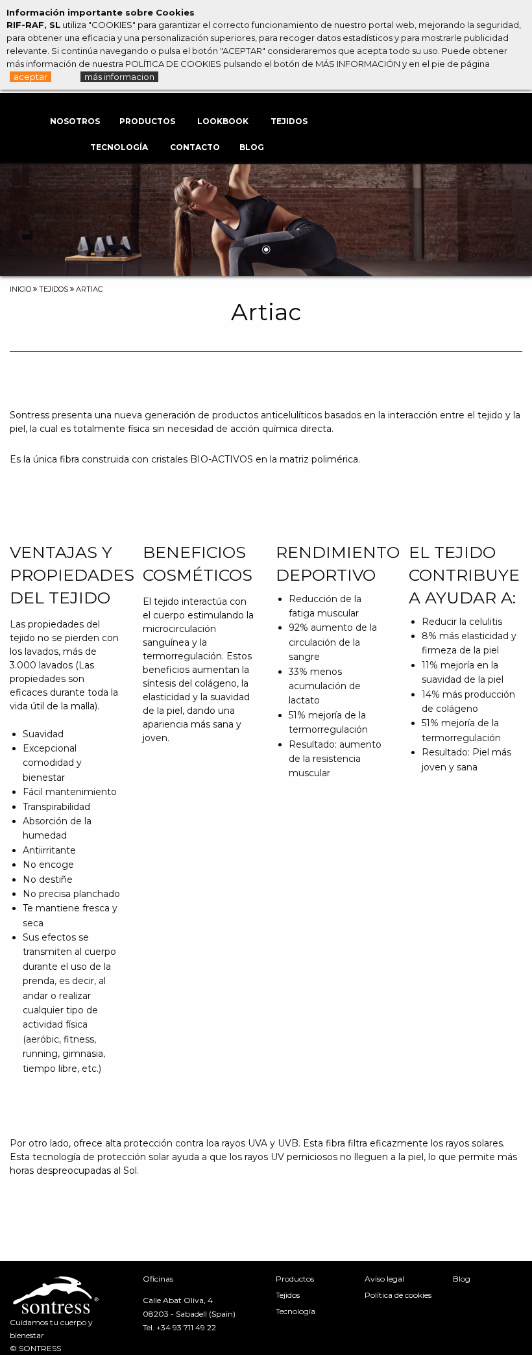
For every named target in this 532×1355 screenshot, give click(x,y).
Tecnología (119, 147)
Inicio (20, 289)
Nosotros (75, 121)
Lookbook (222, 121)
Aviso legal (384, 1279)
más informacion (119, 76)
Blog (251, 147)
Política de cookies (398, 1295)
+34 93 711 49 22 (186, 1327)
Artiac (89, 289)
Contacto (195, 147)
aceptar (30, 76)
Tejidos (289, 121)
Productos (147, 121)
